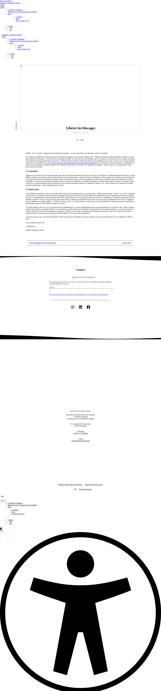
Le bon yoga (126, 243)
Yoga (17, 19)
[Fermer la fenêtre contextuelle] (1, 531)
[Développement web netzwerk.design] (70, 489)
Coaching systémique (15, 10)
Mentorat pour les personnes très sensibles (22, 12)
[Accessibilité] (1, 528)
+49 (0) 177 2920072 (80, 433)
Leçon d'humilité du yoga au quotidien (42, 243)
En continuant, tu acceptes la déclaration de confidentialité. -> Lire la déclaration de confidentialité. (79, 294)
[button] (83, 277)
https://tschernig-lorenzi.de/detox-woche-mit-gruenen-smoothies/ (75, 163)
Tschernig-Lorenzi (85, 489)
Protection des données (70, 485)
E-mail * (51, 287)
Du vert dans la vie (22, 21)
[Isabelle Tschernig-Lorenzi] (12, 35)
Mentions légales (94, 485)
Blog (9, 14)
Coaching (19, 17)
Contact (10, 26)
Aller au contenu (6, 1)
